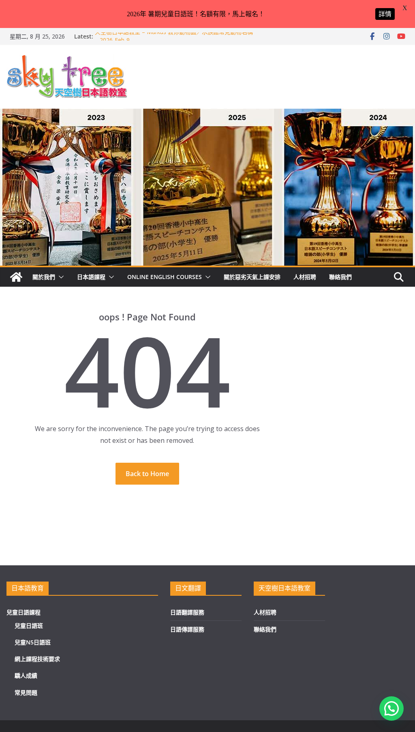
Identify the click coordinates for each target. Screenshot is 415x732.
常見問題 (26, 692)
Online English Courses (164, 277)
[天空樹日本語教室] (16, 277)
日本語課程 (91, 277)
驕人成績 (26, 675)
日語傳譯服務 (187, 629)
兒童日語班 (29, 625)
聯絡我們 (340, 277)
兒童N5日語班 (33, 642)
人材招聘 (304, 277)
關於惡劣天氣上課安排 (252, 277)
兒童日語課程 (23, 612)
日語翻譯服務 (187, 612)
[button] (59, 277)
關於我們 (43, 277)
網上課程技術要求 (37, 659)
